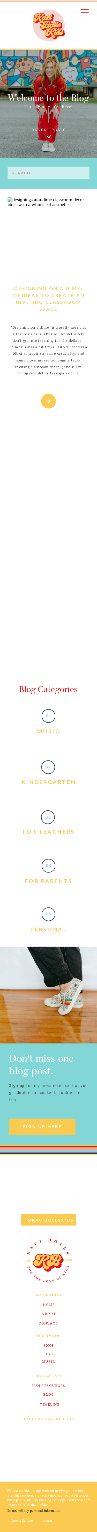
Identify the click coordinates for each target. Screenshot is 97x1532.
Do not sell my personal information (33, 1510)
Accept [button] (47, 1520)
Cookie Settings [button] (22, 1520)
